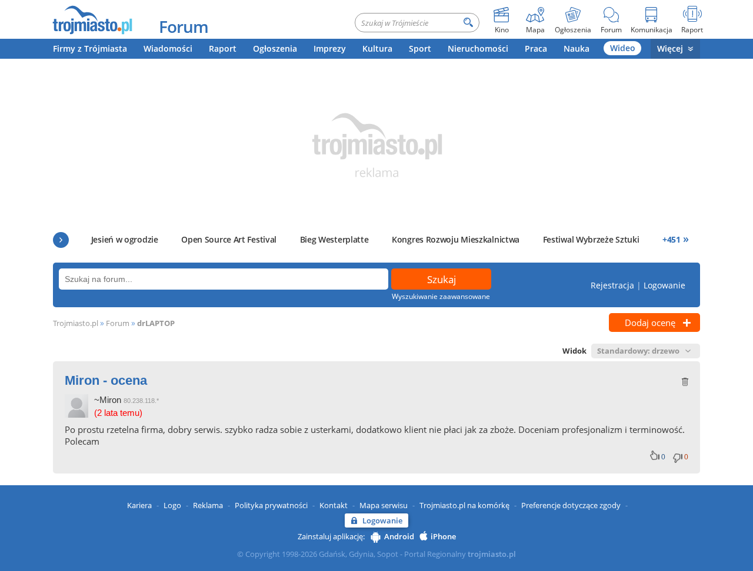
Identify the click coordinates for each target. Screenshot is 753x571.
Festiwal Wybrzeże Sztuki (591, 239)
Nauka (576, 48)
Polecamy (61, 240)
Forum (183, 26)
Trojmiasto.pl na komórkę (464, 505)
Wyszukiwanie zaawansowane (441, 296)
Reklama (208, 505)
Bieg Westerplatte (334, 239)
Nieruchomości (478, 48)
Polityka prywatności (271, 505)
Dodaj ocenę (650, 322)
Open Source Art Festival (228, 239)
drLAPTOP (156, 323)
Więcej (670, 48)
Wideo (622, 47)
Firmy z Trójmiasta (90, 48)
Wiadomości (168, 48)
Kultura (377, 48)
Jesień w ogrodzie (124, 239)
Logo (172, 505)
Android (399, 536)
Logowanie (664, 285)
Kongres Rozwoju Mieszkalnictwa (455, 239)
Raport (222, 48)
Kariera (139, 505)
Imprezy (330, 48)
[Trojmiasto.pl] (92, 19)
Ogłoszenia (275, 48)
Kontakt (333, 505)
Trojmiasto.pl (75, 323)
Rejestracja (612, 285)
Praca (536, 48)
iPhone (443, 536)
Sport (420, 48)
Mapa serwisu (383, 505)
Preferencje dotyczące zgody (571, 505)
